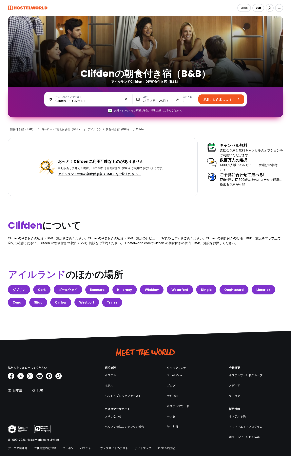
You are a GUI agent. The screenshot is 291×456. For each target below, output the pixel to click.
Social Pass (174, 375)
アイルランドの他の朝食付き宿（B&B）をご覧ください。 (99, 174)
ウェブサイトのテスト (114, 448)
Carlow (61, 302)
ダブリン (19, 290)
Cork (42, 290)
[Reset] (126, 99)
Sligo (38, 302)
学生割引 (172, 426)
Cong (17, 302)
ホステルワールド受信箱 (244, 437)
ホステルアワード (178, 406)
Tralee (112, 302)
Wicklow (152, 290)
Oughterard (234, 290)
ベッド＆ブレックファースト (123, 395)
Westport (86, 302)
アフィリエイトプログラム (245, 426)
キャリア (234, 395)
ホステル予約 (237, 416)
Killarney (124, 290)
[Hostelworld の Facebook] (11, 376)
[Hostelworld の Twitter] (20, 376)
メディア (234, 385)
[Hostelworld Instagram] (30, 376)
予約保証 (172, 395)
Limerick (263, 290)
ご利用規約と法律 (45, 448)
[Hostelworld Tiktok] (58, 376)
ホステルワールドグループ (245, 375)
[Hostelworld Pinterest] (49, 376)
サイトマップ (142, 448)
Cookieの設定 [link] (166, 448)
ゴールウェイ (67, 290)
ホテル (109, 385)
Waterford (179, 290)
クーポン (68, 448)
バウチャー (87, 448)
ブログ (171, 385)
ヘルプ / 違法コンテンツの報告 (124, 426)
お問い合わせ (113, 416)
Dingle (206, 290)
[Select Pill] (270, 8)
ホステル (110, 375)
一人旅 (171, 416)
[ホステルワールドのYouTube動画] (39, 376)
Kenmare (97, 290)
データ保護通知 (18, 448)
